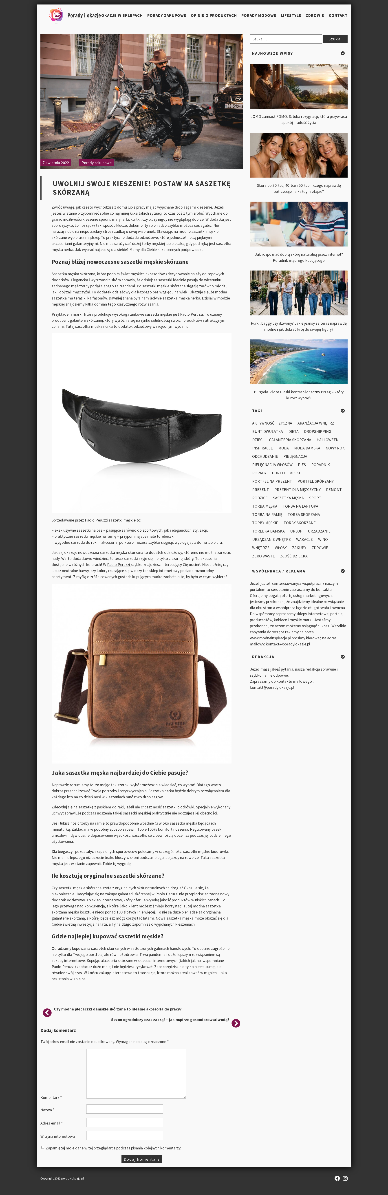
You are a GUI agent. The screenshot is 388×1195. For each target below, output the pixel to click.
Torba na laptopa (300, 506)
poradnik (320, 464)
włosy (281, 547)
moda (283, 448)
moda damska (307, 448)
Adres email (51, 1123)
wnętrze (260, 547)
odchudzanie (265, 456)
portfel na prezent (272, 481)
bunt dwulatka (267, 431)
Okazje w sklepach (122, 15)
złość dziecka (294, 556)
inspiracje (262, 448)
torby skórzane (300, 522)
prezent (260, 489)
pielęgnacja (295, 456)
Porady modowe (258, 15)
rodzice (260, 497)
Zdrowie (315, 15)
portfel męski (286, 472)
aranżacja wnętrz (316, 423)
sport (315, 497)
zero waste (263, 556)
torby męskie (265, 522)
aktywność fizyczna (272, 423)
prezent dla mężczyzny (297, 489)
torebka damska (268, 531)
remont (334, 489)
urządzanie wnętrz (271, 539)
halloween (328, 439)
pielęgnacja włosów (272, 464)
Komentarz (51, 1097)
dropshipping (317, 431)
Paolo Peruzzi (119, 564)
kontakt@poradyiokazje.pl (288, 644)
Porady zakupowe (166, 15)
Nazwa (47, 1109)
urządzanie (319, 531)
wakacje (304, 539)
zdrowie (320, 547)
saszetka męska (288, 497)
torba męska (264, 506)
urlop (296, 531)
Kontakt (338, 15)
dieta (293, 431)
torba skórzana (304, 514)
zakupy (299, 547)
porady (259, 472)
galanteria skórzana (290, 439)
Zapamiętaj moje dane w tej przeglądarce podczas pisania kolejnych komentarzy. (113, 1148)
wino (323, 539)
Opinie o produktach (214, 15)
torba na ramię (267, 514)
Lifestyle (291, 15)
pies (302, 464)
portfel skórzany (316, 481)
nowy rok (335, 448)
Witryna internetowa (57, 1136)
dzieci (258, 439)
